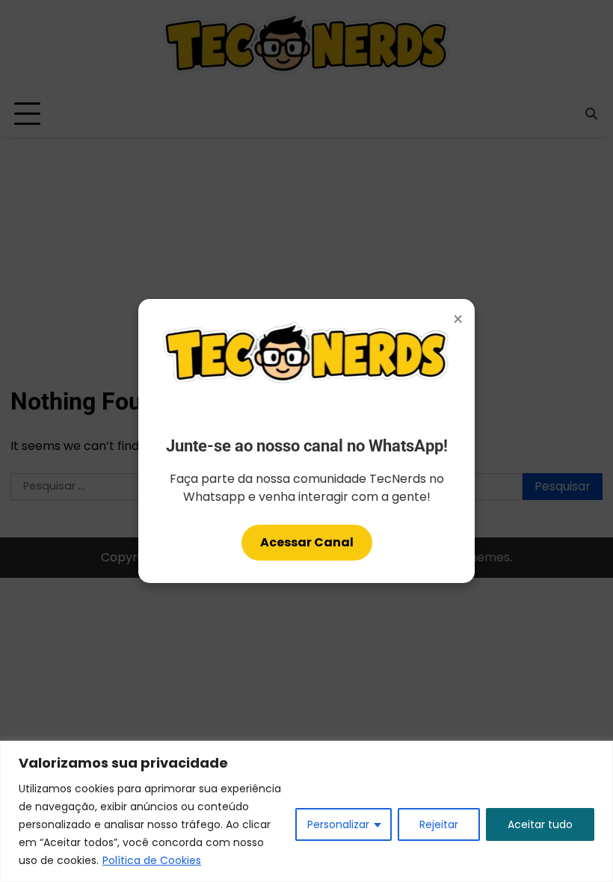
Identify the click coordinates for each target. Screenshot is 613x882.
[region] (306, 811)
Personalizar (338, 824)
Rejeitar (438, 824)
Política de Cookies (151, 860)
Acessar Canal (307, 542)
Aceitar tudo (540, 824)
